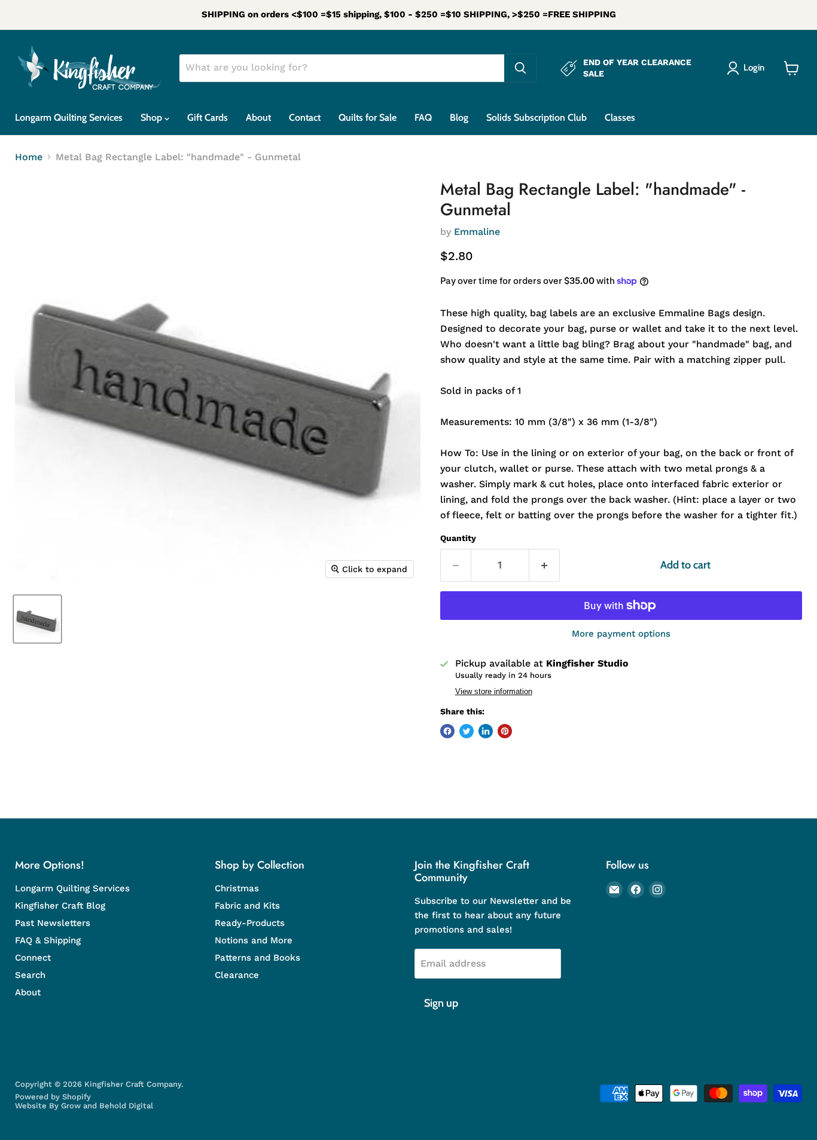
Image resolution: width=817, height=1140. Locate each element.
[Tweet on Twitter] (466, 731)
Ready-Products (250, 923)
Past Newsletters (52, 923)
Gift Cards (207, 117)
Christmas (237, 888)
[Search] (520, 68)
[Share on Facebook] (447, 731)
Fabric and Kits (247, 905)
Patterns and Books (257, 957)
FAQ (423, 117)
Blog (459, 117)
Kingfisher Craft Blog (60, 905)
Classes (620, 117)
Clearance (237, 975)
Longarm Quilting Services (69, 117)
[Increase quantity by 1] (544, 565)
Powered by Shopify (53, 1096)
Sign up (441, 1003)
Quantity (458, 538)
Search (30, 975)
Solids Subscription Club (536, 117)
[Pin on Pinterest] (505, 731)
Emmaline (477, 231)
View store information (493, 691)
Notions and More (253, 940)
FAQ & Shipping (48, 940)
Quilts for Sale (368, 117)
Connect (33, 957)
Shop (152, 117)
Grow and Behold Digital (107, 1105)
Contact (305, 117)
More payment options (621, 634)
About (258, 117)
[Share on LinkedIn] (485, 731)
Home (28, 157)
